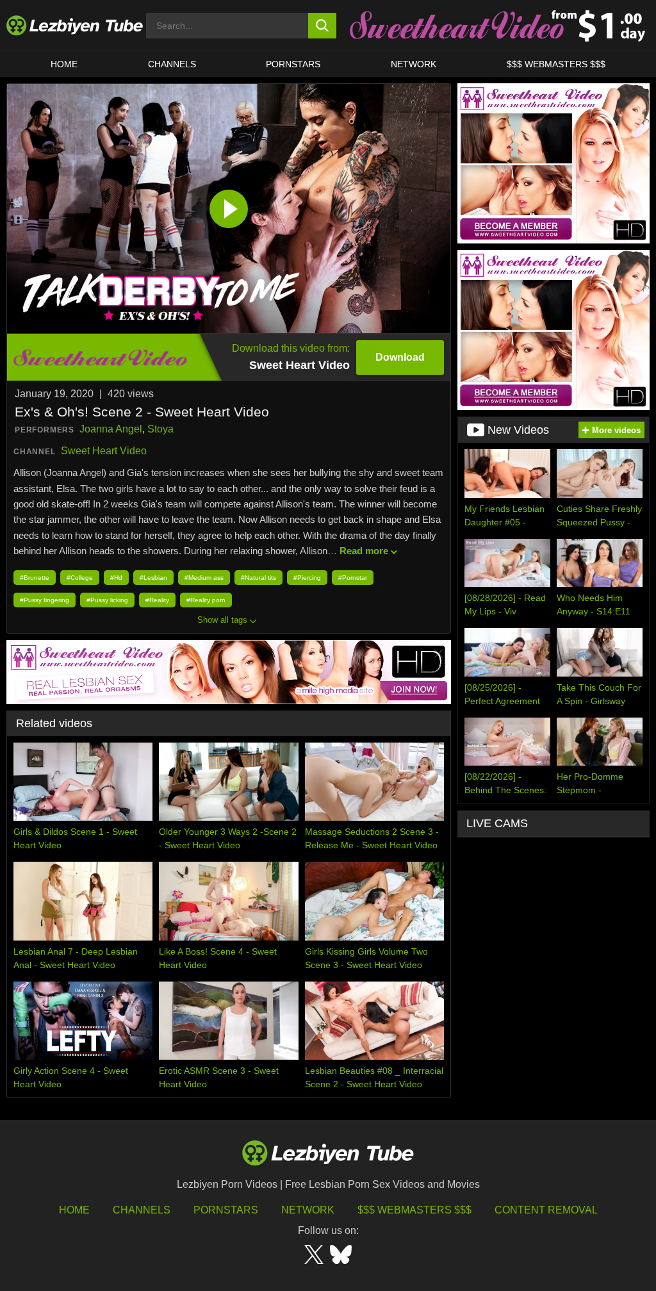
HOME (64, 64)
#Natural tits (258, 577)
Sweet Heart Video (104, 450)
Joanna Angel (110, 428)
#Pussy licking (107, 600)
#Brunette (34, 577)
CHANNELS (172, 64)
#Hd (116, 577)
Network (413, 64)
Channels (141, 1210)
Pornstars (293, 64)
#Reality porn (206, 600)
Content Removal (546, 1210)
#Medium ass (204, 577)
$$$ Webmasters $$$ (414, 1210)
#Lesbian (153, 577)
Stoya (160, 428)
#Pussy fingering (44, 600)
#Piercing (307, 577)
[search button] (322, 25)
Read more (364, 550)
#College (80, 577)
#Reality (157, 600)
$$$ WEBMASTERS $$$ (556, 64)
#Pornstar (352, 577)
